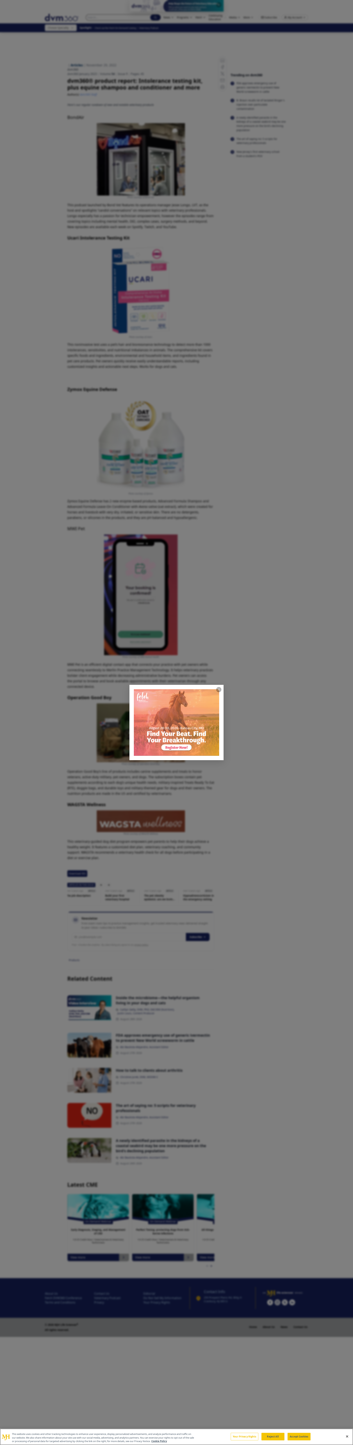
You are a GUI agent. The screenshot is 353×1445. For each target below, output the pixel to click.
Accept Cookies (299, 1436)
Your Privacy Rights (244, 1436)
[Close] (347, 1436)
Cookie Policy (159, 1441)
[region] (176, 1437)
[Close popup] (218, 689)
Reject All (273, 1436)
